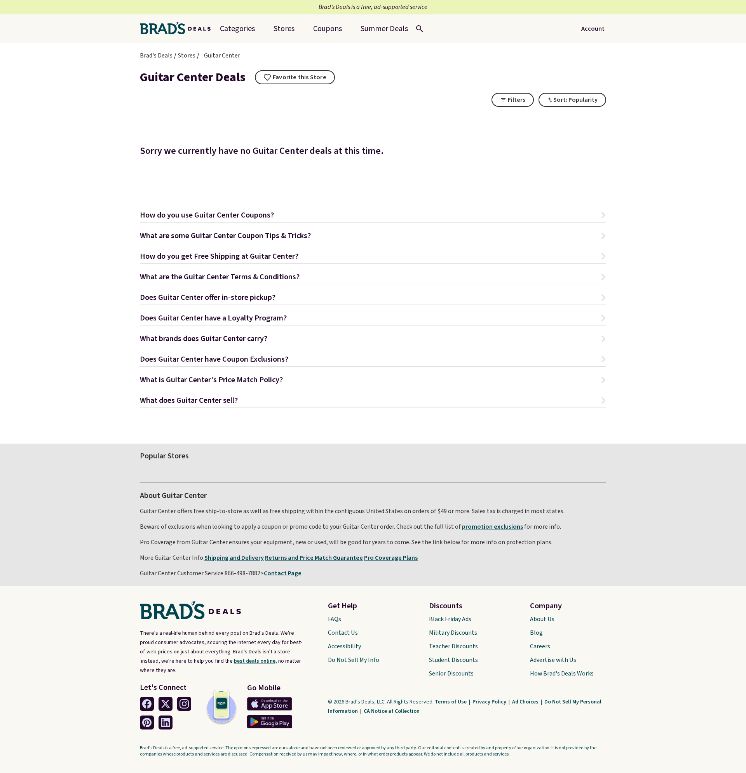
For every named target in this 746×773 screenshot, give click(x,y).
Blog (536, 633)
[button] (373, 216)
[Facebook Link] (147, 704)
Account (593, 29)
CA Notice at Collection (392, 711)
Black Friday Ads (450, 619)
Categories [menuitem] (237, 28)
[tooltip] (295, 77)
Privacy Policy (489, 702)
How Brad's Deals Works (562, 673)
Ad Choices (526, 702)
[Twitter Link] (165, 704)
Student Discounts (453, 660)
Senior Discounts (451, 673)
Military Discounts (453, 633)
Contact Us (343, 633)
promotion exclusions (492, 526)
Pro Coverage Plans (391, 558)
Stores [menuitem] (284, 28)
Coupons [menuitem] (327, 28)
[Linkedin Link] (165, 722)
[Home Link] (178, 28)
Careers (540, 646)
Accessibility (344, 646)
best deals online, (255, 661)
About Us (542, 619)
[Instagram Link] (184, 704)
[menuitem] (384, 28)
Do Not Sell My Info (353, 660)
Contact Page (283, 573)
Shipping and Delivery (234, 558)
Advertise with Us (553, 660)
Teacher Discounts (453, 646)
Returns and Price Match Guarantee (314, 558)
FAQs (334, 619)
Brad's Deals (156, 55)
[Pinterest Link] (147, 722)
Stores (186, 55)
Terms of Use (451, 702)
